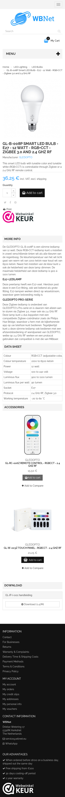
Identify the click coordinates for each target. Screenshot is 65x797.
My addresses (11, 699)
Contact (7, 637)
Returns (7, 646)
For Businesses (11, 642)
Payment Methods (13, 661)
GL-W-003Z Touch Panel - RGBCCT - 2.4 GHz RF (32, 548)
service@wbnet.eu (16, 738)
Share (10, 202)
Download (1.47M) (33, 604)
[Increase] (13, 191)
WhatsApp (11, 743)
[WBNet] (32, 19)
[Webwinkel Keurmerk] (18, 216)
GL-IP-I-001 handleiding (18, 595)
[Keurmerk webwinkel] (18, 787)
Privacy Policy (11, 671)
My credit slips (11, 694)
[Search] (59, 31)
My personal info (12, 704)
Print (9, 209)
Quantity (8, 185)
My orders (8, 689)
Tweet (5, 202)
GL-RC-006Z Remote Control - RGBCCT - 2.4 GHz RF (32, 464)
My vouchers (10, 709)
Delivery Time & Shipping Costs (20, 656)
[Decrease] (13, 195)
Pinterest (15, 202)
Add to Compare (33, 485)
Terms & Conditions (13, 666)
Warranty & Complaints (16, 651)
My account (9, 684)
